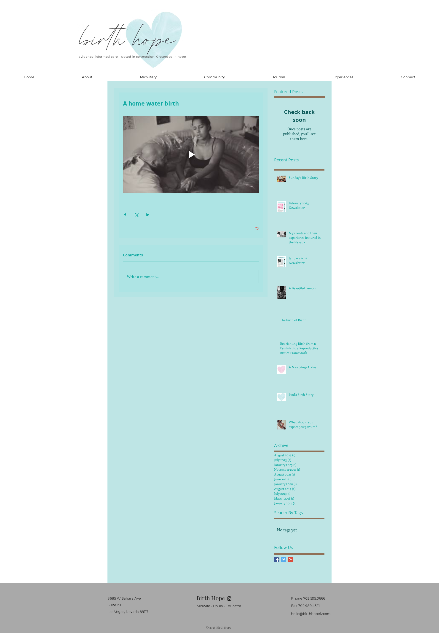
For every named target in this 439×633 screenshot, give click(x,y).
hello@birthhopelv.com (311, 613)
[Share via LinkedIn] (147, 214)
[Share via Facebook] (125, 214)
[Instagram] (229, 598)
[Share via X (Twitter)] (136, 214)
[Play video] (191, 154)
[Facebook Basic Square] (276, 559)
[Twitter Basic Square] (283, 559)
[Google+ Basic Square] (290, 559)
